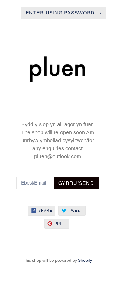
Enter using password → (63, 12)
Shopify (85, 260)
